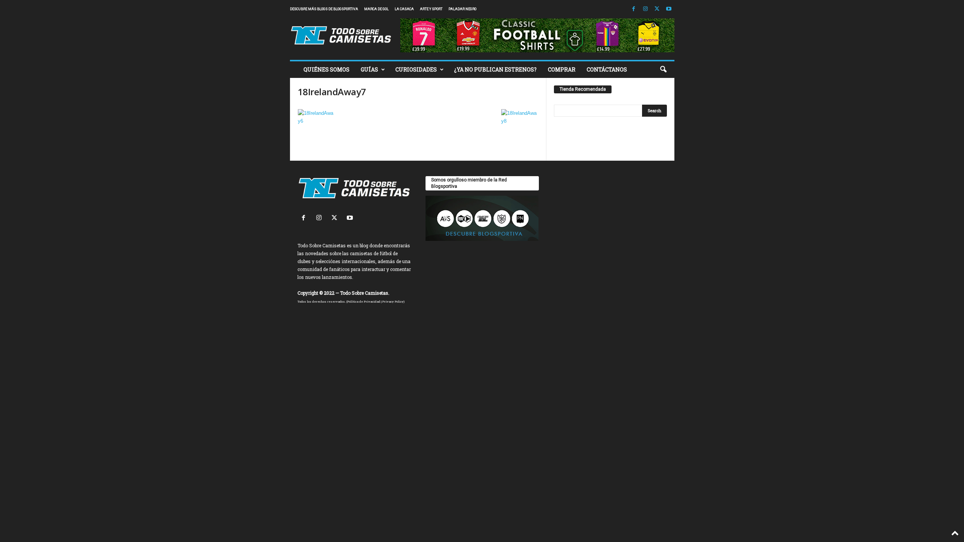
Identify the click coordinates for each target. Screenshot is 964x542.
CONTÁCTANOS (607, 69)
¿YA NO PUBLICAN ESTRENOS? (495, 69)
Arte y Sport (431, 9)
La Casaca (404, 9)
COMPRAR (561, 69)
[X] (657, 9)
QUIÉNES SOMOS (326, 69)
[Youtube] (668, 9)
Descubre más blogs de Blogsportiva (324, 9)
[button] (663, 69)
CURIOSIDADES (416, 69)
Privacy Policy (393, 301)
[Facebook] (633, 9)
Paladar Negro (462, 9)
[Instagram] (645, 9)
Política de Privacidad (363, 301)
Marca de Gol (376, 9)
